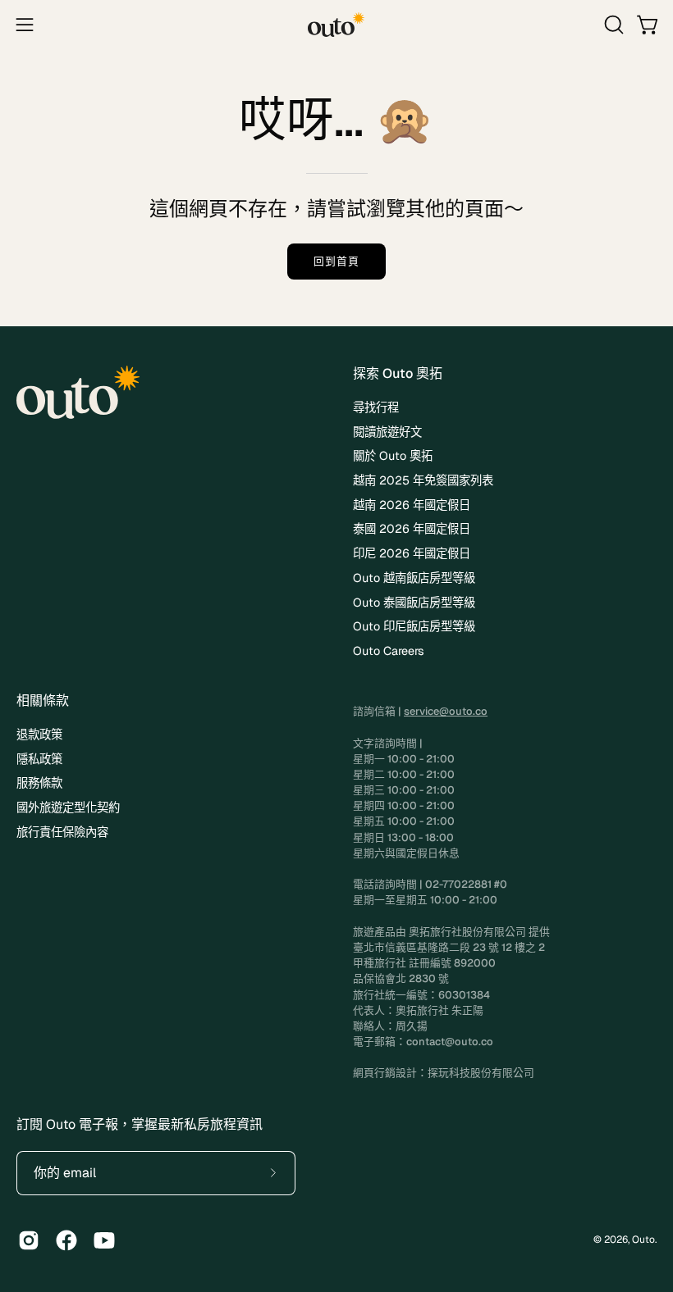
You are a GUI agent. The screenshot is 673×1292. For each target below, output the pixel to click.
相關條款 (42, 701)
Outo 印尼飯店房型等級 (414, 626)
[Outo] (336, 24)
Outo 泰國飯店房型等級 (414, 602)
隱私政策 (39, 759)
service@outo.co (446, 711)
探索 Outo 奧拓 (397, 374)
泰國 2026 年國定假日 (411, 528)
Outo (643, 1239)
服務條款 (39, 783)
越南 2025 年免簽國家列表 (423, 480)
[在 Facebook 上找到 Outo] (66, 1240)
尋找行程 (376, 407)
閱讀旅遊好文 (387, 432)
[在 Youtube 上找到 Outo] (104, 1240)
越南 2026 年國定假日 (411, 505)
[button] (612, 24)
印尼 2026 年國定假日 (411, 553)
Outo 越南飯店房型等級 (414, 578)
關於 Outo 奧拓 (393, 455)
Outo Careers (388, 651)
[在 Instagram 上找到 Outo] (28, 1240)
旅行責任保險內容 (62, 832)
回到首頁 (336, 261)
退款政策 (39, 734)
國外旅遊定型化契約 (68, 807)
